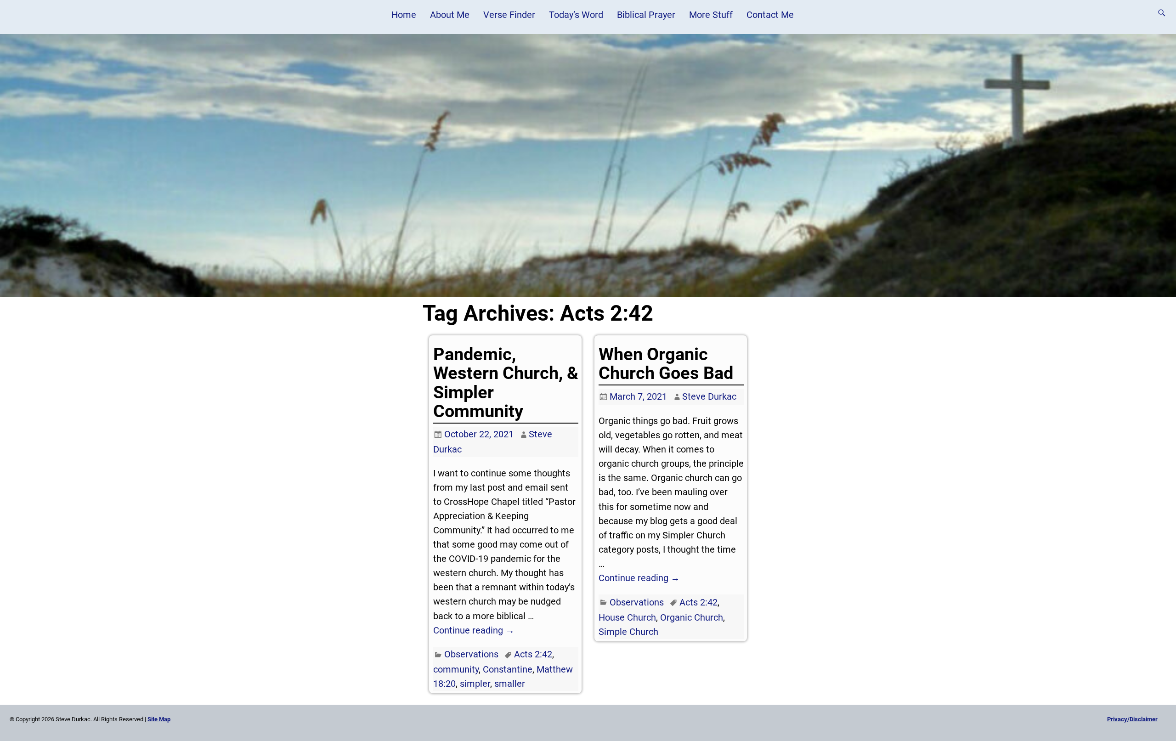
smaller (509, 683)
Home (403, 14)
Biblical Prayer (646, 14)
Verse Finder (509, 14)
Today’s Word (576, 14)
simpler (475, 683)
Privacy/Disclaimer (1132, 719)
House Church (627, 617)
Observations (471, 654)
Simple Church (628, 631)
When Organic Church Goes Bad (666, 363)
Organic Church (691, 617)
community (456, 669)
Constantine (507, 669)
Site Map (158, 719)
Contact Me (770, 14)
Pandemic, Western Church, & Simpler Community (505, 382)
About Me (449, 14)
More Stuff (711, 14)
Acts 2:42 (533, 654)
